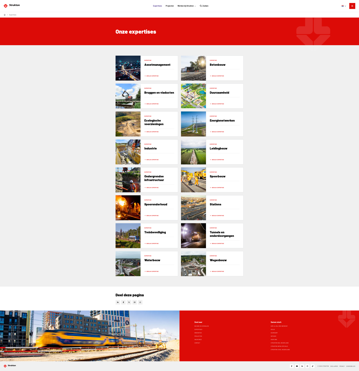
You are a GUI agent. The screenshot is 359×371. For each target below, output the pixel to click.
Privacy (342, 366)
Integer (273, 336)
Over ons (274, 339)
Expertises (198, 329)
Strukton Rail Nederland (280, 343)
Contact (197, 343)
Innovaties (198, 333)
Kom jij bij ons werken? (279, 326)
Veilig (273, 329)
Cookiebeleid (350, 366)
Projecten (198, 336)
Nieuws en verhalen (201, 326)
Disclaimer (334, 366)
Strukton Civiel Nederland (280, 349)
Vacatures (198, 339)
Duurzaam (274, 333)
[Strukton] (12, 6)
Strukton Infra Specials (279, 346)
